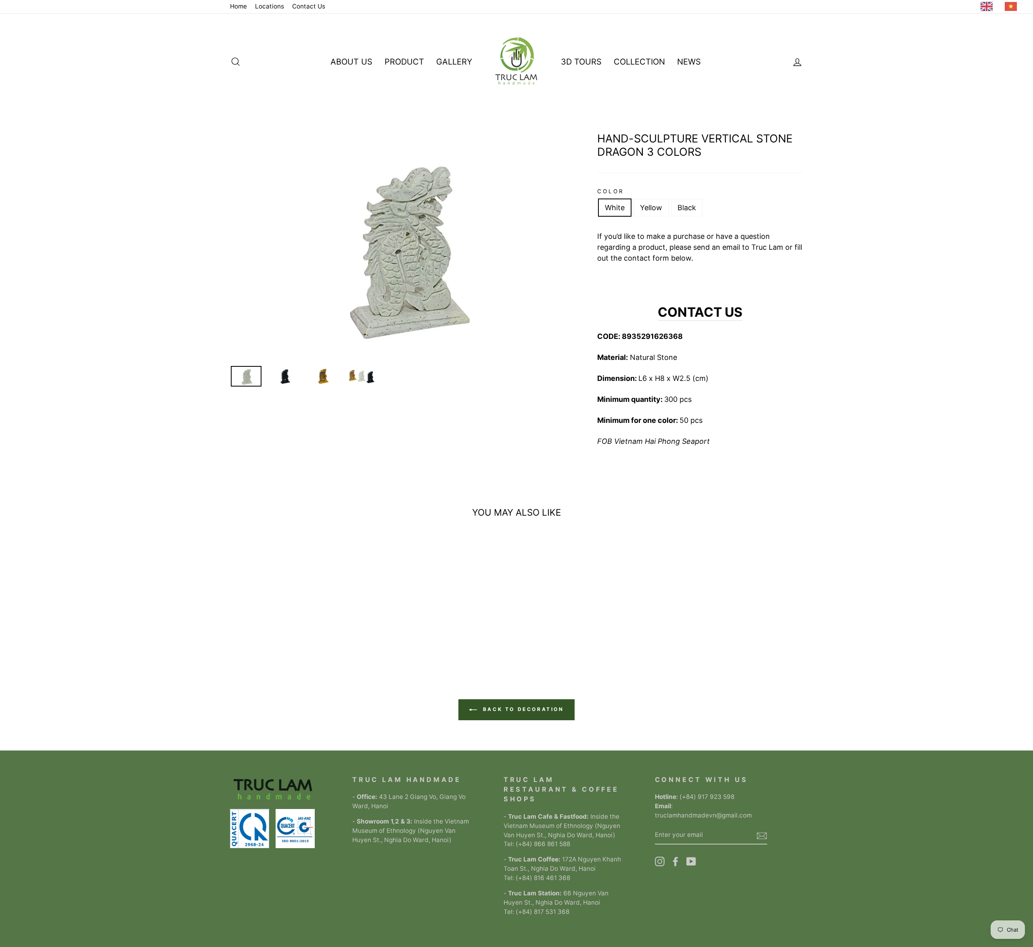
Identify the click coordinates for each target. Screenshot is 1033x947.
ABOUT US (351, 62)
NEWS (689, 62)
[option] (1013, 6)
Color (610, 191)
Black (687, 207)
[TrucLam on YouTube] (691, 861)
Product (404, 62)
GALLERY (454, 62)
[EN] (989, 6)
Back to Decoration (522, 709)
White (615, 207)
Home (238, 6)
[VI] (1013, 6)
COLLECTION (639, 62)
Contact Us (308, 6)
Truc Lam (767, 247)
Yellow (651, 207)
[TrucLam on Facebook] (675, 861)
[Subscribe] (762, 835)
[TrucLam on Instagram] (660, 861)
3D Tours (581, 62)
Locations (269, 6)
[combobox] (989, 6)
